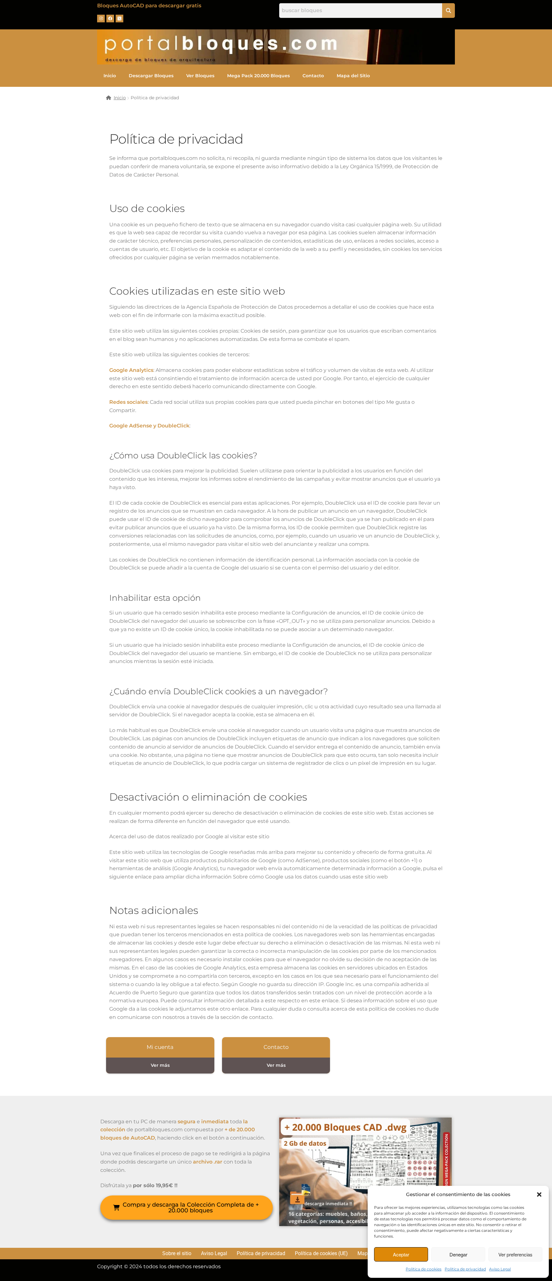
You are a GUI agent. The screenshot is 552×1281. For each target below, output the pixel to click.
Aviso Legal (500, 1269)
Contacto (313, 76)
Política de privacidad (465, 1269)
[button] (539, 1194)
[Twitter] (119, 18)
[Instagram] (101, 18)
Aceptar (401, 1254)
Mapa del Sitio (353, 76)
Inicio (109, 76)
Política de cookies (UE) (321, 1253)
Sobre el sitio (176, 1253)
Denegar (458, 1254)
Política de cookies (423, 1269)
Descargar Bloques (151, 76)
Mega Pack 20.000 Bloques (258, 76)
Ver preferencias (515, 1254)
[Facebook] (110, 18)
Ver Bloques (200, 76)
